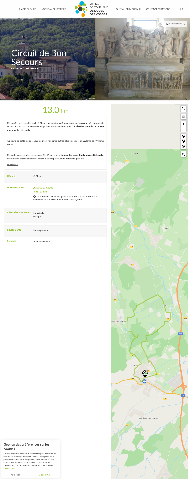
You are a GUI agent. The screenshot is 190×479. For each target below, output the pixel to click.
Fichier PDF (41, 192)
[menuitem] (28, 9)
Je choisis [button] (15, 475)
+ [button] (183, 123)
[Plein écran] (183, 108)
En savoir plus (9, 468)
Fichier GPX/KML (44, 187)
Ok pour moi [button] (44, 475)
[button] (181, 9)
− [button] (183, 129)
